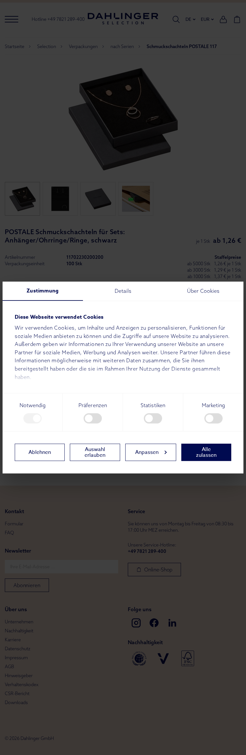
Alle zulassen (206, 452)
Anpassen (147, 452)
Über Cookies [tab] (203, 291)
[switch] (93, 418)
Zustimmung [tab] (43, 291)
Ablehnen (40, 452)
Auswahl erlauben (95, 452)
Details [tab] (123, 291)
